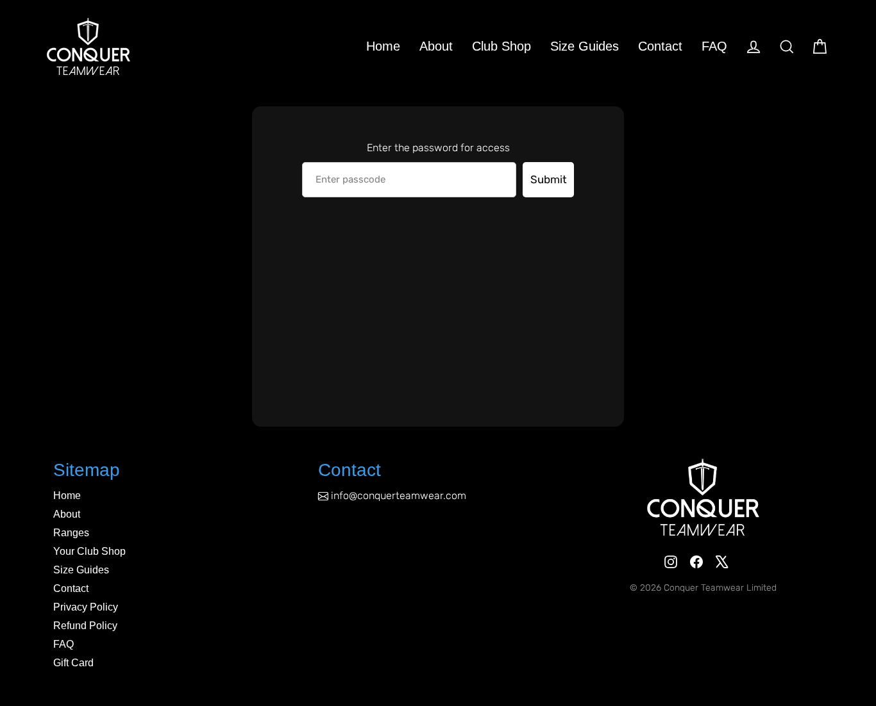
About (436, 46)
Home (383, 46)
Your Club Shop (89, 551)
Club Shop (501, 46)
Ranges (71, 532)
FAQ (714, 46)
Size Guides (584, 46)
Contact (660, 46)
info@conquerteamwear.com (398, 495)
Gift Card (73, 662)
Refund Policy (85, 625)
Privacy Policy (85, 607)
